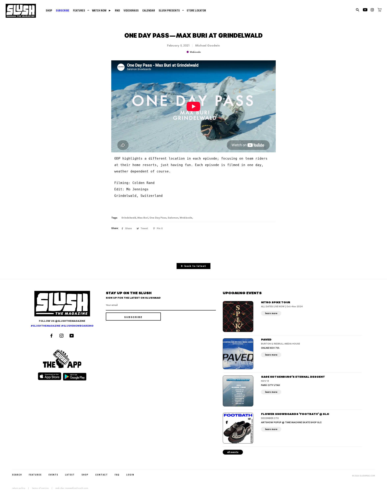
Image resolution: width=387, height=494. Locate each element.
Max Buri (142, 218)
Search (17, 474)
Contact (101, 474)
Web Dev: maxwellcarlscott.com (71, 488)
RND (117, 10)
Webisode (186, 218)
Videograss (131, 10)
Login (130, 474)
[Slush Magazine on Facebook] (52, 336)
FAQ (117, 474)
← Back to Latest (193, 266)
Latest (70, 474)
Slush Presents (171, 10)
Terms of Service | (43, 488)
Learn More (271, 313)
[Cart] (380, 10)
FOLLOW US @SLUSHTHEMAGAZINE (62, 321)
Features (80, 10)
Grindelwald (128, 218)
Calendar (148, 10)
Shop (49, 10)
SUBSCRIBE (62, 10)
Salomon (173, 218)
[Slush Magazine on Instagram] (62, 336)
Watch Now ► (101, 10)
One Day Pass (157, 218)
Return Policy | (21, 488)
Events (53, 474)
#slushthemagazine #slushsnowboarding (62, 326)
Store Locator (196, 10)
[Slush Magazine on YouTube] (72, 336)
